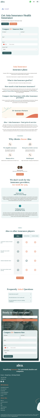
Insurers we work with (4, 402)
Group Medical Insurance (5, 387)
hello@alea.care (3, 379)
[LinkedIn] (3, 381)
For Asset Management (4, 392)
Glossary (2, 395)
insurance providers (17, 100)
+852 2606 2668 (3, 377)
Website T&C (3, 408)
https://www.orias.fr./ (15, 416)
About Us (2, 400)
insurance (12, 124)
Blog (1, 403)
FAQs (1, 405)
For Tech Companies (4, 393)
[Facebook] (1, 381)
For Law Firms (3, 390)
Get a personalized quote (34, 91)
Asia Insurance (34, 124)
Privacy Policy (3, 410)
